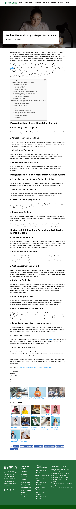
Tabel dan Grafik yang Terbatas (22, 96)
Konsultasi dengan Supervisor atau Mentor (25, 112)
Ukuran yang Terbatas (20, 98)
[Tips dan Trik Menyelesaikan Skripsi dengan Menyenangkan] (37, 392)
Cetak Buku (46, 2)
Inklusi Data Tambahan (20, 87)
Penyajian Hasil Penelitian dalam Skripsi (23, 82)
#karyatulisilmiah (49, 446)
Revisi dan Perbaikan (20, 107)
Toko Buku (60, 2)
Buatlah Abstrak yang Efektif (22, 105)
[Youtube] (7, 490)
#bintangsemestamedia (26, 446)
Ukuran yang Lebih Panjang (21, 89)
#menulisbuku (60, 446)
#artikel (16, 446)
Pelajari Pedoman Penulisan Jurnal (23, 110)
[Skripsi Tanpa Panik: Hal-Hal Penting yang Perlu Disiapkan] (19, 392)
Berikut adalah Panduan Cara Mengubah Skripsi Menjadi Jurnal (29, 100)
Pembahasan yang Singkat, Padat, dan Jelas (24, 93)
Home (20, 2)
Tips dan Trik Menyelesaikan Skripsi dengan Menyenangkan (34, 367)
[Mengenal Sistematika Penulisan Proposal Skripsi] (56, 392)
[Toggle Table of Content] (44, 80)
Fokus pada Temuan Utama (21, 94)
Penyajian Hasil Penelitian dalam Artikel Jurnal (24, 91)
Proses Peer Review (19, 114)
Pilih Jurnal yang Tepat (20, 108)
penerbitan (14, 449)
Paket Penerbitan (28, 2)
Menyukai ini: (18, 117)
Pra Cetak (53, 2)
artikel (12, 68)
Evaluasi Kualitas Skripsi (20, 101)
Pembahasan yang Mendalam (21, 86)
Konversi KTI (38, 2)
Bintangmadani (11, 39)
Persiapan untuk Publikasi (21, 115)
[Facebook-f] (4, 490)
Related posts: (18, 119)
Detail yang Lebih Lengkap (20, 84)
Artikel (67, 2)
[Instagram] (10, 490)
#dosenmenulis (39, 446)
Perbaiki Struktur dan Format (22, 103)
